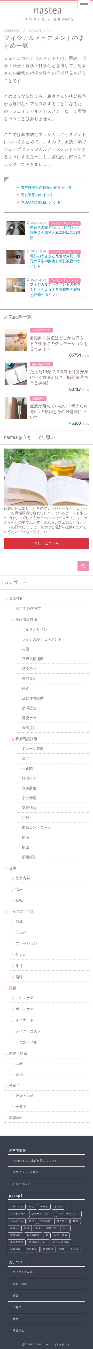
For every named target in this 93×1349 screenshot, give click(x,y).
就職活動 (15, 1235)
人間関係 (45, 1221)
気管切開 (29, 808)
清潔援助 (29, 708)
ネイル (58, 1206)
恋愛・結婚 (18, 1053)
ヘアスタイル (26, 1042)
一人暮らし (16, 1221)
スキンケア (25, 998)
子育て (14, 1086)
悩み (19, 889)
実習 (65, 1228)
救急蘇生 (29, 788)
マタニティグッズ (69, 1213)
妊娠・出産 (25, 1095)
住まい (21, 955)
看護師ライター (38, 1242)
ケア (31, 1206)
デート (44, 1206)
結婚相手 (15, 1249)
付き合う (62, 1221)
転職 (19, 900)
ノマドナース (18, 1213)
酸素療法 (29, 857)
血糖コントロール (36, 827)
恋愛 (19, 1063)
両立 (31, 1221)
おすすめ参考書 (28, 608)
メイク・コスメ (28, 1031)
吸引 (25, 758)
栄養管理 (29, 798)
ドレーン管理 (33, 749)
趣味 (19, 977)
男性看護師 (16, 1242)
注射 (25, 818)
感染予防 (29, 669)
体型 (75, 1221)
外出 (26, 1228)
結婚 (19, 1074)
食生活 (74, 1249)
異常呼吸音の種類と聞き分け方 (46, 187)
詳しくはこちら (46, 543)
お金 (19, 921)
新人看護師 (33, 1235)
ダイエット (25, 1020)
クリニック (16, 1206)
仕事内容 (23, 878)
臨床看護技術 (26, 739)
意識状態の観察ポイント (41, 202)
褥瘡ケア (29, 718)
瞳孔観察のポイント (37, 195)
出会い (14, 1228)
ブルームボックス (42, 1213)
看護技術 (16, 598)
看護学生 (16, 1118)
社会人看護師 (61, 1242)
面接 (62, 1249)
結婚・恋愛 (20, 1283)
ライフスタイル (21, 911)
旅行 (19, 966)
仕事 (12, 868)
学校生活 (52, 1228)
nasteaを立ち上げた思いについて (35, 1160)
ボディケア (25, 1009)
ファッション (26, 943)
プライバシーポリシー (27, 1172)
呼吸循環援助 (33, 659)
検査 (25, 688)
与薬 (25, 649)
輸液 (25, 837)
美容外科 (32, 1249)
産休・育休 (60, 1235)
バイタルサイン (34, 629)
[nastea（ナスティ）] (48, 10)
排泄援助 (29, 678)
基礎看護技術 (26, 619)
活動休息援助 (33, 698)
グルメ (21, 932)
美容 (12, 988)
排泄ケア (29, 778)
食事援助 (29, 728)
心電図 (27, 768)
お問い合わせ (21, 1183)
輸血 (25, 847)
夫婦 (37, 1228)
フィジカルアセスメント (42, 639)
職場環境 (48, 1249)
